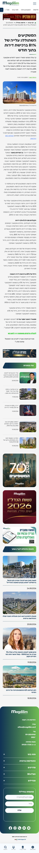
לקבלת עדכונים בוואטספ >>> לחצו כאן (22, 333)
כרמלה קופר (32, 77)
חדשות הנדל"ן (20, 22)
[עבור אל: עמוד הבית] (11, 3)
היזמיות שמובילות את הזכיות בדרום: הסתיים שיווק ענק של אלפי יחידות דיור (11, 424)
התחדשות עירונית (27, 761)
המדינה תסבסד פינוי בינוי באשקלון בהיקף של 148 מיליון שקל (10, 440)
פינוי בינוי (32, 754)
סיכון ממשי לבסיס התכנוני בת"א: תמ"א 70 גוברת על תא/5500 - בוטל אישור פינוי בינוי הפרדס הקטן (21, 654)
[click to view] (19, 17)
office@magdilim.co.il (27, 727)
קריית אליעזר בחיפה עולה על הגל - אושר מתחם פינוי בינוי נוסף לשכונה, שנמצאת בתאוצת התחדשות (11, 391)
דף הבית (31, 22)
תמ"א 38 (31, 774)
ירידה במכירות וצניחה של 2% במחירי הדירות (11, 406)
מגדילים (32, 781)
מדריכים (32, 768)
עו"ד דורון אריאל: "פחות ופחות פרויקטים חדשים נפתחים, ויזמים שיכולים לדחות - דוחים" (11, 375)
